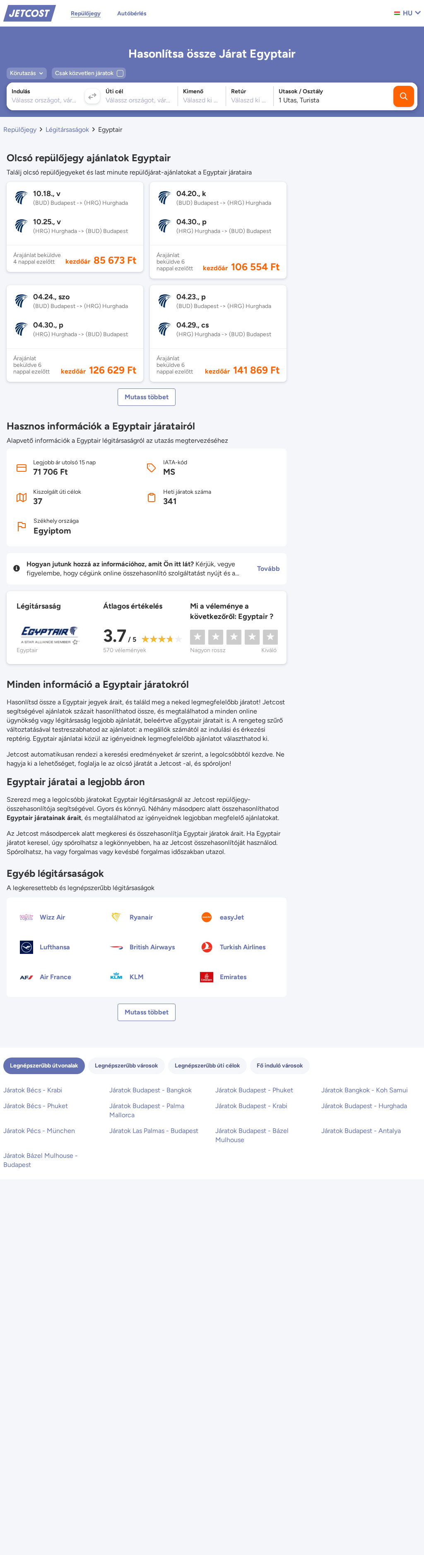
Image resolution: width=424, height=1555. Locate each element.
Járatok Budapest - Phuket (254, 1090)
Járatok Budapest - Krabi (251, 1106)
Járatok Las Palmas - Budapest (153, 1131)
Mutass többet (147, 397)
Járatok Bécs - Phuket (35, 1106)
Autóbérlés (132, 13)
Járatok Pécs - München (39, 1131)
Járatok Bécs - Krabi (32, 1090)
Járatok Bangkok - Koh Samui (364, 1090)
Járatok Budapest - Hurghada (364, 1106)
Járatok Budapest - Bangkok (150, 1090)
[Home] (29, 13)
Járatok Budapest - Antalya (361, 1131)
